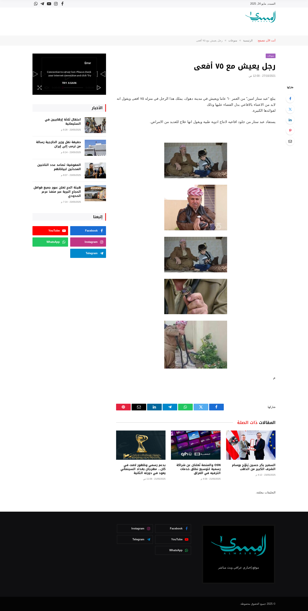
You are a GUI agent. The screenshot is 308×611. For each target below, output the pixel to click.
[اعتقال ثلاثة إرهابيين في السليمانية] (95, 125)
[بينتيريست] (290, 130)
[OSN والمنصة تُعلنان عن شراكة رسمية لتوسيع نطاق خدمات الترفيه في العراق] (195, 445)
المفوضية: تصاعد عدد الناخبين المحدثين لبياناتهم (59, 167)
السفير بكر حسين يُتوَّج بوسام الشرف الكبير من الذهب (254, 467)
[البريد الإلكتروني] (290, 141)
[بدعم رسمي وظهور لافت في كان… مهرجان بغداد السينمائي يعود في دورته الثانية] (141, 445)
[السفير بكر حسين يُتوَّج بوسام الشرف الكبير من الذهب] (251, 445)
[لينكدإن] (290, 120)
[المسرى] (260, 16)
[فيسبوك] (290, 98)
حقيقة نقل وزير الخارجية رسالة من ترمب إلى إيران (58, 144)
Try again (69, 83)
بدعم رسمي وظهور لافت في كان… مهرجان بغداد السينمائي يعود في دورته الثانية (143, 469)
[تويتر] (290, 109)
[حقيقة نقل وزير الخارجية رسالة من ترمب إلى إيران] (95, 148)
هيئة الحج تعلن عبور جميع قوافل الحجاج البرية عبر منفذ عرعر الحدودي (57, 192)
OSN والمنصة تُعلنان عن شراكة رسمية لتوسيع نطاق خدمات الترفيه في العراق (198, 469)
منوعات (270, 56)
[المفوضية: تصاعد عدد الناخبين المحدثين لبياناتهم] (95, 171)
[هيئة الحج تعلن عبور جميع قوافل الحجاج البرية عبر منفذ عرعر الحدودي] (95, 193)
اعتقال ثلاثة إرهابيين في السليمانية (63, 122)
